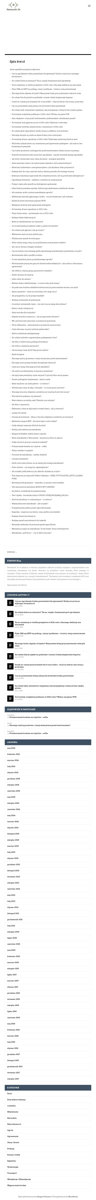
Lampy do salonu (19, 413)
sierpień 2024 (13, 803)
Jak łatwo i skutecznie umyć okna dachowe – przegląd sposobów (38, 159)
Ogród (10, 1130)
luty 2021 (11, 926)
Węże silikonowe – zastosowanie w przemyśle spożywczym (36, 325)
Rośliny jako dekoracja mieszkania (26, 430)
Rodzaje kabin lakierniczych (24, 218)
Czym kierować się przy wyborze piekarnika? (30, 329)
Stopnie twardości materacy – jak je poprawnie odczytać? (35, 317)
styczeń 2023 (12, 858)
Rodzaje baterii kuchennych (24, 516)
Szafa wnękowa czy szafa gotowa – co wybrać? (30, 384)
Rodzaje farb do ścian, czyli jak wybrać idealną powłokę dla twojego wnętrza (43, 172)
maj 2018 (11, 1024)
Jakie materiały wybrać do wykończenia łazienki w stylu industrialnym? (42, 163)
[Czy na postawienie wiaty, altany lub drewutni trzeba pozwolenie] (10, 677)
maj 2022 (11, 895)
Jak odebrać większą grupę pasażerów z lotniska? (32, 271)
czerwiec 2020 (13, 944)
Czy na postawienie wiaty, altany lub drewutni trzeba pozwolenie (38, 106)
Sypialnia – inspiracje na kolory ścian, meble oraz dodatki (36, 512)
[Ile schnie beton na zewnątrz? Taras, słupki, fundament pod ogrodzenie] (10, 614)
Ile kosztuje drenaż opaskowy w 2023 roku (30, 209)
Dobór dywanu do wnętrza (23, 275)
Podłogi (10, 1149)
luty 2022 (11, 901)
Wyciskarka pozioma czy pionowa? (27, 396)
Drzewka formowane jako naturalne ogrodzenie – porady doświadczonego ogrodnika (47, 155)
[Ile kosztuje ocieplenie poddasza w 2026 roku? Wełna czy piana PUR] (10, 698)
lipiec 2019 (11, 975)
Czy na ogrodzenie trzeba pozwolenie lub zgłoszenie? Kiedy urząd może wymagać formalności (47, 602)
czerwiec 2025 (13, 791)
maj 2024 (11, 815)
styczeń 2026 (12, 773)
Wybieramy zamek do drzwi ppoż (26, 239)
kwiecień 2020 (13, 956)
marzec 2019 (12, 981)
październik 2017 (14, 1067)
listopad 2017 (13, 1060)
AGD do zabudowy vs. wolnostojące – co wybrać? (32, 500)
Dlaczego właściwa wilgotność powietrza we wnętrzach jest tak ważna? (41, 392)
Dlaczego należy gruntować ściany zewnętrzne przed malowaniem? (40, 359)
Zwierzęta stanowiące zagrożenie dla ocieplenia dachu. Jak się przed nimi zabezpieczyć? (48, 176)
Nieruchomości (14, 1124)
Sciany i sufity (13, 1155)
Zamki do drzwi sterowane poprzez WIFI (29, 201)
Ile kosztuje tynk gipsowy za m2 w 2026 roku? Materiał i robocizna (39, 123)
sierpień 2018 (13, 1005)
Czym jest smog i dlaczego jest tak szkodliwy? (31, 367)
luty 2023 (11, 852)
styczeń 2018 (12, 1048)
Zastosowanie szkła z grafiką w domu (27, 255)
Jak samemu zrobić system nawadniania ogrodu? (32, 192)
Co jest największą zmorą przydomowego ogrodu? (32, 259)
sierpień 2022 (13, 883)
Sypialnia (11, 1161)
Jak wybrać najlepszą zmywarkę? (25, 346)
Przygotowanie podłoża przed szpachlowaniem (31, 508)
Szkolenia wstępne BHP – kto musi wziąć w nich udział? (34, 421)
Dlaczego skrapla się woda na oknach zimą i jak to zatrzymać (37, 135)
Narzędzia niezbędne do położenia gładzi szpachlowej (34, 525)
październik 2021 (14, 920)
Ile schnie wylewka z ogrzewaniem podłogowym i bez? (34, 338)
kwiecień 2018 (13, 1030)
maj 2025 (11, 797)
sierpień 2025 (13, 785)
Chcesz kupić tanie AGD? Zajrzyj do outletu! (30, 350)
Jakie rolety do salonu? (21, 279)
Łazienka (11, 1106)
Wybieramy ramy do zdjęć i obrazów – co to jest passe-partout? (38, 388)
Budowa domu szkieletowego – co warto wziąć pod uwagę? (36, 283)
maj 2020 (11, 950)
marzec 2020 (13, 962)
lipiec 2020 (12, 938)
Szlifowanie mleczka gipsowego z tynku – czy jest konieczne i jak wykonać (42, 197)
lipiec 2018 (11, 1011)
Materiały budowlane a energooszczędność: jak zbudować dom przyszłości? (43, 167)
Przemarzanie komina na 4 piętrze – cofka (29, 446)
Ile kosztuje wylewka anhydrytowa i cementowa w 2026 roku (37, 127)
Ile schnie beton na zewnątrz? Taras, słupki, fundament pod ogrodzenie (41, 81)
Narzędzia (12, 1118)
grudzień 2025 (13, 779)
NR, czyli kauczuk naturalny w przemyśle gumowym (34, 321)
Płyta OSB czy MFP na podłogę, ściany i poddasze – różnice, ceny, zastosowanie (44, 89)
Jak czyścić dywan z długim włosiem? (27, 247)
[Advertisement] (48, 30)
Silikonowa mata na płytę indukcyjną (27, 234)
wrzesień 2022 (13, 877)
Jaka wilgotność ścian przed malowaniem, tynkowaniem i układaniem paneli (43, 118)
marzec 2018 (12, 1036)
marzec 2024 (13, 822)
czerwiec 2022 (13, 889)
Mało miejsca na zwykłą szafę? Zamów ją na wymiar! (33, 400)
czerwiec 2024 (13, 809)
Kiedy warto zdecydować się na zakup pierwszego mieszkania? (38, 463)
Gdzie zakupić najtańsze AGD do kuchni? (29, 425)
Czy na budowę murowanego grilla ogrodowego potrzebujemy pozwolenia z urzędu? (47, 251)
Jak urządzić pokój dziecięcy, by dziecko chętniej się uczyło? (36, 471)
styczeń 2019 (12, 987)
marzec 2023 (13, 846)
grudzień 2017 (13, 1054)
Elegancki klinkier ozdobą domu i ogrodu (29, 434)
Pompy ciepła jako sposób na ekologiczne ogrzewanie (34, 184)
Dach (9, 1094)
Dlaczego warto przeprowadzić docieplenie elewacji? (34, 363)
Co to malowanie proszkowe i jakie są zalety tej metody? (35, 226)
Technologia (12, 1167)
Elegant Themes (44, 1197)
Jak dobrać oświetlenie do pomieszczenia (29, 491)
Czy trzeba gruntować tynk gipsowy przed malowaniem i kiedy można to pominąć (45, 151)
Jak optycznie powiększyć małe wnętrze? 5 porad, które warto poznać (40, 375)
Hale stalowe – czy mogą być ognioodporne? (30, 467)
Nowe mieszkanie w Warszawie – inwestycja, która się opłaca (37, 438)
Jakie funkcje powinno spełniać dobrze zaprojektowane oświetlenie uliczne (43, 188)
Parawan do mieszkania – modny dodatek (29, 455)
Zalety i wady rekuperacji (22, 308)
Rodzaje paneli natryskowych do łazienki (29, 520)
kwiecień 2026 (13, 754)
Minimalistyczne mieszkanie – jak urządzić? (30, 504)
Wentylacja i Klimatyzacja (19, 1179)
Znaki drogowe (18, 354)
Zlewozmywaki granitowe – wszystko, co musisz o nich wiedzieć (38, 483)
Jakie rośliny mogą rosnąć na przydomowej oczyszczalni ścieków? (39, 243)
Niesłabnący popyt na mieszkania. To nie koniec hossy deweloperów (40, 529)
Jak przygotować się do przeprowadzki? (28, 296)
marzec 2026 (13, 760)
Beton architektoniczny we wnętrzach (27, 222)
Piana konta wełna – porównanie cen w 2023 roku (32, 213)
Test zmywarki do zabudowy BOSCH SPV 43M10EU (33, 487)
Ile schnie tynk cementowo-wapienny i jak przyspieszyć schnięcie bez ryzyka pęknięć (47, 110)
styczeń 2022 (12, 907)
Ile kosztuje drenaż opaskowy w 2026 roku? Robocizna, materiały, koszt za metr (45, 139)
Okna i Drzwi (13, 1142)
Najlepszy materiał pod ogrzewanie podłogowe (31, 205)
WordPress (73, 1197)
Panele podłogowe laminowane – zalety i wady (31, 379)
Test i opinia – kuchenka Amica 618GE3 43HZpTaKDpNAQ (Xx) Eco (40, 495)
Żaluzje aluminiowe (20, 459)
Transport (12, 1173)
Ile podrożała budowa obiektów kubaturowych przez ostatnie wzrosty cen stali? (45, 287)
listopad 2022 (13, 871)
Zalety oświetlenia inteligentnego (25, 333)
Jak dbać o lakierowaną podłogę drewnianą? (30, 342)
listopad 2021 (13, 913)
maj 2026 (11, 748)
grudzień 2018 (13, 993)
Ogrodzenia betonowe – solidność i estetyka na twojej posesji (37, 180)
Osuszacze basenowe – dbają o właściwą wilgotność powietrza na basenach (42, 417)
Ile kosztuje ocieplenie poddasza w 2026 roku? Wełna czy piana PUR (40, 114)
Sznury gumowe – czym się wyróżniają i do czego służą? (34, 292)
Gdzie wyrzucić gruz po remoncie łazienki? (29, 442)
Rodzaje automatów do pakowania (26, 300)
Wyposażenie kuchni (16, 1185)
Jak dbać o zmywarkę (20, 405)
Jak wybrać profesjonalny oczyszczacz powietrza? (32, 371)
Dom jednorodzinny (16, 1100)
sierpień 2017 (13, 1079)
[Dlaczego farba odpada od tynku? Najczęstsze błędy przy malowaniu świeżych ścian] (10, 645)
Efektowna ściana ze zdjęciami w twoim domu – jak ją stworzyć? (38, 409)
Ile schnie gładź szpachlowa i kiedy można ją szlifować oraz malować (40, 131)
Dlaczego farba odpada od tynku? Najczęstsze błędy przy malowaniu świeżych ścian (46, 93)
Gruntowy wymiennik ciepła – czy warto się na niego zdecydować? (39, 304)
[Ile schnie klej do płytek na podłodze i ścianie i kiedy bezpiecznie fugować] (10, 656)
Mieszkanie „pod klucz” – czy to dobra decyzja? (31, 533)
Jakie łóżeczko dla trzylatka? (24, 313)
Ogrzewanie (12, 1136)
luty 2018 (11, 1042)
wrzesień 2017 (13, 1073)
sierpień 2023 (13, 840)
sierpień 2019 (13, 969)
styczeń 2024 (12, 828)
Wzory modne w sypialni (22, 450)
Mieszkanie (12, 1112)
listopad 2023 (13, 834)
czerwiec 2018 (13, 1018)
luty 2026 (11, 766)
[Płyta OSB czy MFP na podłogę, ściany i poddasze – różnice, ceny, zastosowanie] (10, 635)
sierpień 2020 (13, 932)
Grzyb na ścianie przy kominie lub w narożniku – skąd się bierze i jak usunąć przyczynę (48, 102)
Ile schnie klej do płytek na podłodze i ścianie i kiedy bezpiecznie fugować (42, 97)
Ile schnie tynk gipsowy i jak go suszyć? (28, 230)
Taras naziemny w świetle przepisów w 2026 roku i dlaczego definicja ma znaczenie (46, 85)
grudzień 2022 (13, 865)
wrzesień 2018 (13, 999)
